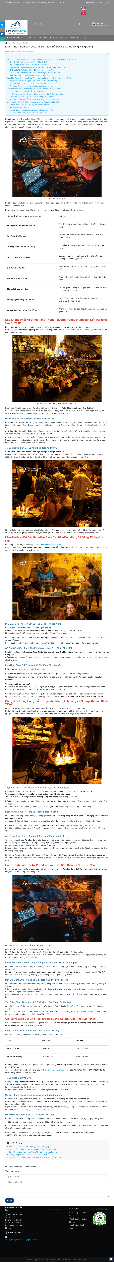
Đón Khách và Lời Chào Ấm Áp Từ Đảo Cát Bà (27, 91)
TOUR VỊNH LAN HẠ (14, 38)
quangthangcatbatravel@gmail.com (39, 2)
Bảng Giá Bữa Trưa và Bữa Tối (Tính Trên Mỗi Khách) (30, 105)
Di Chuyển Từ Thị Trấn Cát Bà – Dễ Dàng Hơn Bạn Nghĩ (31, 70)
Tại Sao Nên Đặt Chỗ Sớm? (20, 107)
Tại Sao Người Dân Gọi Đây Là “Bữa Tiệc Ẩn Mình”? (29, 65)
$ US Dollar (65, 2)
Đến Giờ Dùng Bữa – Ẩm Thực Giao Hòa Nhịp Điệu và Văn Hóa (33, 97)
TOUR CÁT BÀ (44, 38)
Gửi (10, 1200)
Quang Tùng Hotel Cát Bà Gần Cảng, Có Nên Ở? (29, 1154)
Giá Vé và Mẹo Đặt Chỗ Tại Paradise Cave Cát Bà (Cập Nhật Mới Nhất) (33, 102)
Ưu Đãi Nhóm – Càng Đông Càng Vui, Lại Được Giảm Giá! (31, 110)
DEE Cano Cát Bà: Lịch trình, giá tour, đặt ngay (28, 1146)
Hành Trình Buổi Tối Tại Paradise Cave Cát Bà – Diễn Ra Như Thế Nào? (33, 89)
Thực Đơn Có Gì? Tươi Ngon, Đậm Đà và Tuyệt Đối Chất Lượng (33, 81)
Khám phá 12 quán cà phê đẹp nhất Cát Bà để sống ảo (32, 1149)
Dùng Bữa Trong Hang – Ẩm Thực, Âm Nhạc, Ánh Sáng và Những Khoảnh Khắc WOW (39, 78)
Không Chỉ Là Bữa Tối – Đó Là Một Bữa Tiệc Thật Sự (29, 83)
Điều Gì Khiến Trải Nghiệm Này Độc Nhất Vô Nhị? (28, 62)
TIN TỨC (73, 38)
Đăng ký (105, 2)
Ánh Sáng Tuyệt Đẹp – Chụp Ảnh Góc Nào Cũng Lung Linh (32, 86)
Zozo (85, 1259)
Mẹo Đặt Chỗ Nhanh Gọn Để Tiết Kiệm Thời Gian (28, 113)
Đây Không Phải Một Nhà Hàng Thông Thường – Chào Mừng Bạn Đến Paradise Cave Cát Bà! (41, 59)
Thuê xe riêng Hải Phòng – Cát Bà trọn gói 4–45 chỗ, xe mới (34, 1157)
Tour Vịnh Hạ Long (60, 38)
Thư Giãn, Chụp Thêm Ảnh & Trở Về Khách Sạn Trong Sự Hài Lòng (35, 99)
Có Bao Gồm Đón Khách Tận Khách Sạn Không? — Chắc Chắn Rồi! (35, 73)
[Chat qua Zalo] (2, 24)
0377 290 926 (14, 2)
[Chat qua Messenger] (2, 34)
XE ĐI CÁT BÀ (31, 38)
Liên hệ (83, 38)
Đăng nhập (93, 2)
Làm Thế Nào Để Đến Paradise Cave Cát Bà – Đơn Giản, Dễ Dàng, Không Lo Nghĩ (37, 67)
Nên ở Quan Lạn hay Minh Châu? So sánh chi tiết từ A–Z (32, 1152)
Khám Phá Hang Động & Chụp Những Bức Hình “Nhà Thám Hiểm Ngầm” (37, 94)
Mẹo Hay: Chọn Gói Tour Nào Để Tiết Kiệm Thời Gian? (30, 75)
